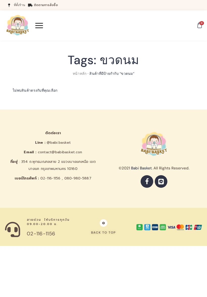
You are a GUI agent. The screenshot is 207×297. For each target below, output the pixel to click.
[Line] (161, 181)
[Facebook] (147, 181)
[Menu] (39, 25)
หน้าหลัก (80, 73)
